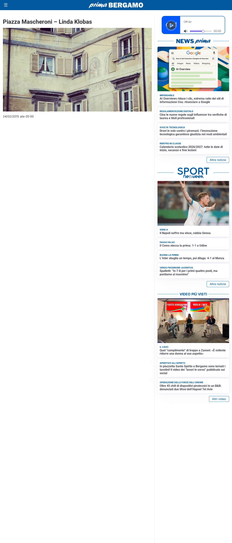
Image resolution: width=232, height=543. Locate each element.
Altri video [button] (219, 399)
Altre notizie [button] (218, 160)
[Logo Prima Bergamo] (116, 5)
